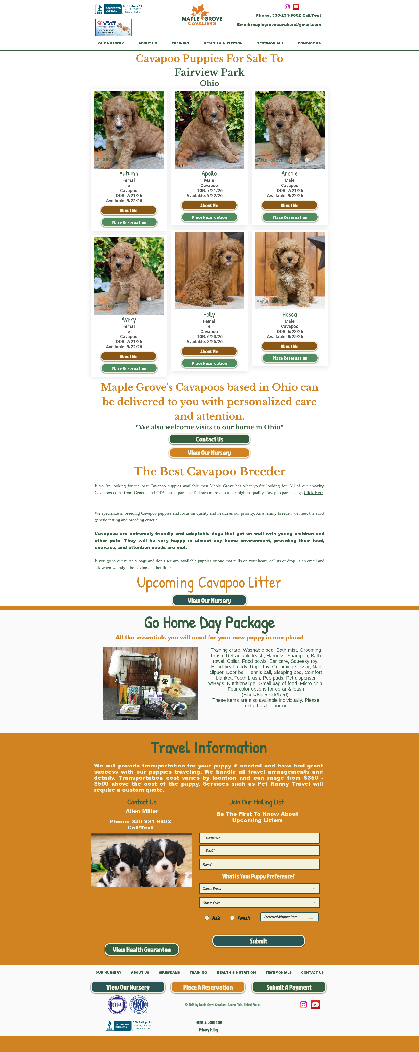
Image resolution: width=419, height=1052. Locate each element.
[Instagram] (287, 7)
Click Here (313, 492)
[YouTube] (296, 7)
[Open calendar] (311, 917)
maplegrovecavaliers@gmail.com (286, 25)
